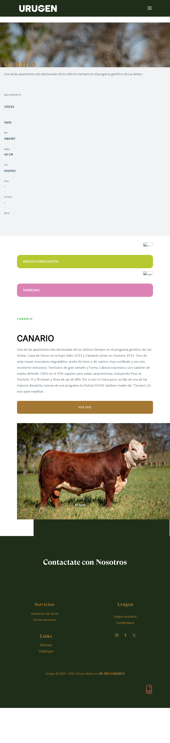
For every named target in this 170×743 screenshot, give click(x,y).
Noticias (46, 645)
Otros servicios (44, 620)
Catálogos (46, 651)
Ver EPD (85, 407)
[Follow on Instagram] (116, 635)
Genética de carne (44, 613)
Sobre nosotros (125, 617)
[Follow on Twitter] (134, 635)
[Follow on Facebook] (125, 635)
